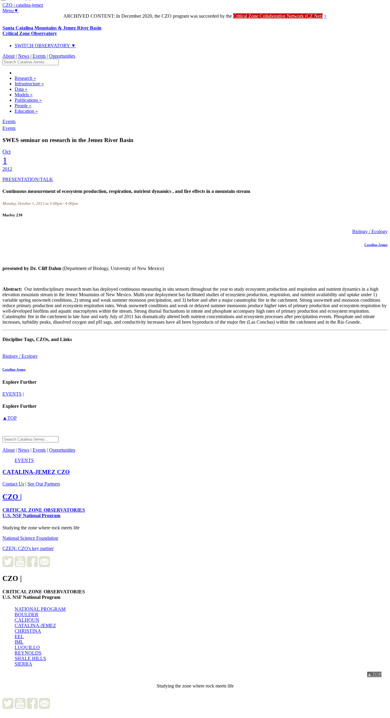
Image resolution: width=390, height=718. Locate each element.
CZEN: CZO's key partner (28, 548)
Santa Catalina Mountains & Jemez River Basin (51, 30)
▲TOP (9, 418)
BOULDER (26, 614)
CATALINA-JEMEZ (35, 625)
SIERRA (23, 663)
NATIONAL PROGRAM (40, 609)
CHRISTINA (28, 631)
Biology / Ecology (370, 231)
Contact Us (13, 483)
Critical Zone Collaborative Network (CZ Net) (278, 16)
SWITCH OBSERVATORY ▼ (45, 45)
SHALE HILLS (30, 658)
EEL (19, 636)
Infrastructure (29, 83)
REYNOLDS (28, 653)
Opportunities (62, 56)
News (23, 56)
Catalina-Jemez (376, 245)
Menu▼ (10, 10)
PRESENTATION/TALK (27, 179)
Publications (28, 100)
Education (26, 111)
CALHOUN (27, 620)
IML (19, 642)
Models (24, 94)
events (12, 393)
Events (39, 56)
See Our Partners (43, 483)
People (23, 105)
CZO (36, 472)
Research (25, 78)
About (8, 56)
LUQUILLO (27, 647)
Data (21, 89)
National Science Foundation (30, 538)
